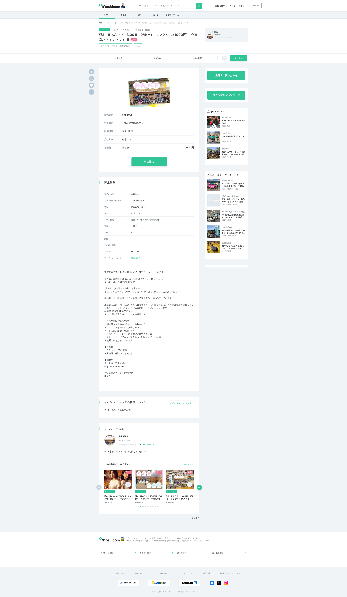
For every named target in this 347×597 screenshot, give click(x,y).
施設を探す (181, 553)
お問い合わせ (120, 573)
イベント (107, 15)
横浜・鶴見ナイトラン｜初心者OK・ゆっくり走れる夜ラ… (233, 200)
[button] (140, 506)
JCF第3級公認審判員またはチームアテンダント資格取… (233, 216)
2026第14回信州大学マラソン (233, 137)
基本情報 (118, 58)
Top (100, 23)
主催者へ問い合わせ (226, 75)
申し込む (149, 161)
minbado (217, 35)
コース (156, 15)
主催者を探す (145, 553)
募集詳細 (157, 58)
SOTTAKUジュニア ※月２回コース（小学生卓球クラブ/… (233, 247)
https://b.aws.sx (125, 440)
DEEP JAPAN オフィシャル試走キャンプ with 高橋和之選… (233, 153)
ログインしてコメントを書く (181, 403)
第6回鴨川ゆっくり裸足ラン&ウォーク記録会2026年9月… (233, 231)
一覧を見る (188, 464)
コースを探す (218, 553)
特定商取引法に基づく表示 (229, 573)
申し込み (238, 58)
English (256, 5)
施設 (140, 15)
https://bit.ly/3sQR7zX (115, 366)
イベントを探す (107, 553)
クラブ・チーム (172, 15)
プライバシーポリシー (185, 573)
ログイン (242, 6)
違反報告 (195, 518)
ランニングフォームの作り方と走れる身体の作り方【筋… (233, 185)
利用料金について (142, 573)
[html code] (91, 92)
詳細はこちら (137, 258)
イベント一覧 (111, 23)
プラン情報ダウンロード (226, 95)
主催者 (123, 15)
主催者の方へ (221, 6)
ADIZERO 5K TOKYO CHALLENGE (233, 122)
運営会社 (206, 573)
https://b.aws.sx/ (138, 207)
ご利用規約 (162, 573)
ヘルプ (233, 6)
